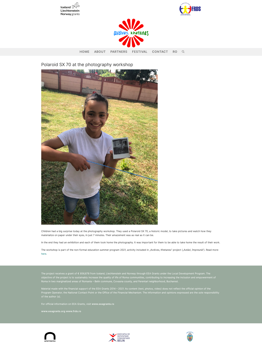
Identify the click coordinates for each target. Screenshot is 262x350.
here (43, 253)
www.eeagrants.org (53, 311)
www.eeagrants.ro (103, 303)
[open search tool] (183, 51)
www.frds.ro (73, 311)
